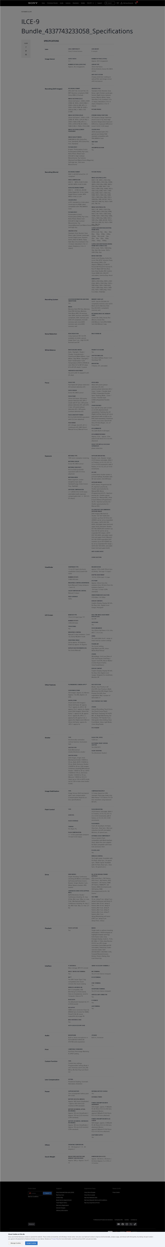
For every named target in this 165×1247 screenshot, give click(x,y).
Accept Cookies (31, 1243)
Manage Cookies (16, 1243)
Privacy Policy (55, 1239)
